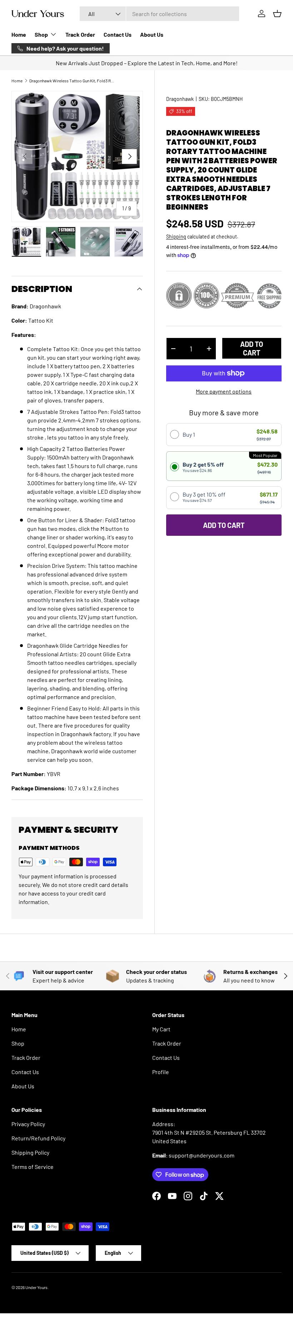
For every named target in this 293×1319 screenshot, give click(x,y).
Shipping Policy (30, 1152)
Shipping (176, 236)
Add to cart (251, 348)
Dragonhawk (180, 99)
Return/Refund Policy (38, 1138)
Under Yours (36, 1287)
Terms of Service (32, 1166)
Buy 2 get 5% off (203, 467)
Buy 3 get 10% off (204, 497)
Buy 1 (189, 434)
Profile (160, 1071)
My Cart (161, 1029)
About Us (151, 34)
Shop (17, 1043)
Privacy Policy (28, 1123)
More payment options (224, 391)
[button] (277, 13)
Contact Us (117, 34)
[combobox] (159, 13)
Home (18, 34)
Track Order (80, 34)
